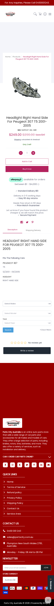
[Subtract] (21, 153)
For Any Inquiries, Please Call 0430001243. (27, 2)
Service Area (14, 513)
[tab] (12, 230)
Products (16, 57)
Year (5, 319)
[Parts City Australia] (10, 14)
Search (8, 330)
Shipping (17, 139)
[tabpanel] (27, 262)
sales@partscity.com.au (20, 537)
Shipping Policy (15, 503)
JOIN (46, 567)
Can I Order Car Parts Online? (18, 456)
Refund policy (14, 492)
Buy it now (27, 169)
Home (8, 57)
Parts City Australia (13, 603)
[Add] (33, 153)
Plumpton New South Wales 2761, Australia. (24, 544)
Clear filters (45, 329)
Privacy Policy (14, 497)
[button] (40, 14)
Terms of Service (16, 487)
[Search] (35, 14)
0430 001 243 (14, 531)
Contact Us (13, 508)
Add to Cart (27, 161)
